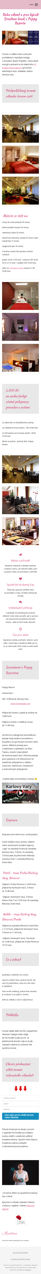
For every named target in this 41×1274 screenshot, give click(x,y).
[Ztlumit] (30, 801)
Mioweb (28, 1270)
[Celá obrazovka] (36, 801)
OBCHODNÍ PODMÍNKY (20, 1253)
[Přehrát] (5, 801)
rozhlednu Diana (16, 268)
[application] (20, 793)
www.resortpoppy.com (20, 703)
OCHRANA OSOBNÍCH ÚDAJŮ (20, 1259)
